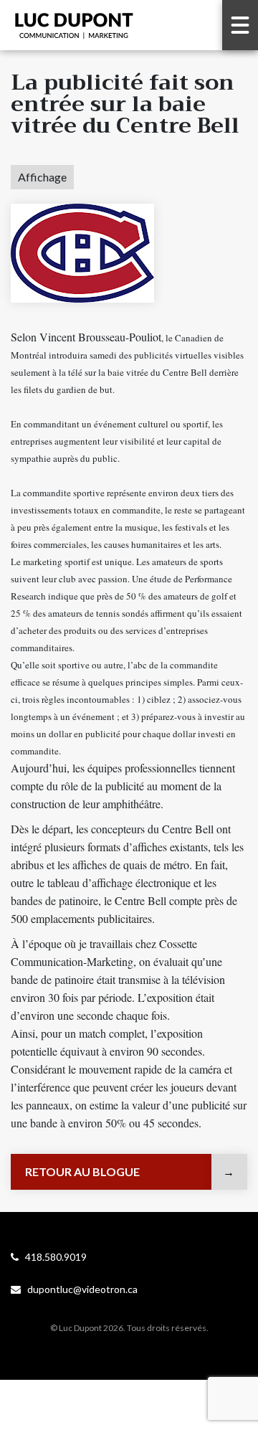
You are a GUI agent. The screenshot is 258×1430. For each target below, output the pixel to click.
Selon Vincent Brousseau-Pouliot (86, 336)
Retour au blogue (82, 1171)
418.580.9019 (53, 1257)
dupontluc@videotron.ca (79, 1289)
